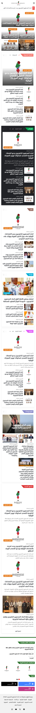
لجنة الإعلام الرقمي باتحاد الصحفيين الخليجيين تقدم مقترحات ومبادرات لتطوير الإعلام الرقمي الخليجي (13, 120)
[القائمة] (34, 4)
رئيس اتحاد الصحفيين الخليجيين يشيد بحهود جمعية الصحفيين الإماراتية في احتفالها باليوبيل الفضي (13, 265)
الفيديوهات (14, 55)
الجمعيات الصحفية (8, 699)
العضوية (6, 702)
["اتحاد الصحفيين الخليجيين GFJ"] (18, 3)
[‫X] (20, 709)
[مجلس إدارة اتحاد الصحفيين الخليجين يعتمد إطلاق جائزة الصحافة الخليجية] (26, 45)
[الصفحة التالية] (4, 55)
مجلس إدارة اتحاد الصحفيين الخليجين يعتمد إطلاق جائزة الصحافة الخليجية (15, 111)
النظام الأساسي (12, 702)
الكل (19, 55)
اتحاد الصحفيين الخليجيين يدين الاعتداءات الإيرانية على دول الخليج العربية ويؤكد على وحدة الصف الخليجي (18, 236)
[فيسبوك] (24, 709)
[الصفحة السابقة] (6, 55)
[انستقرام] (12, 709)
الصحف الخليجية (28, 702)
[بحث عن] (2, 4)
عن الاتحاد (16, 699)
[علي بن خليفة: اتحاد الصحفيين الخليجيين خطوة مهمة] (28, 322)
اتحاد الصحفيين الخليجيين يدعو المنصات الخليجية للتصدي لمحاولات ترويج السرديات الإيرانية (18, 155)
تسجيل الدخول (18, 705)
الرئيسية (30, 699)
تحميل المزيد (18, 631)
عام (13, 128)
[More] (10, 55)
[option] (18, 31)
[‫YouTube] (16, 709)
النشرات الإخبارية (29, 13)
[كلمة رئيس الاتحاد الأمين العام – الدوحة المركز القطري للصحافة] (28, 307)
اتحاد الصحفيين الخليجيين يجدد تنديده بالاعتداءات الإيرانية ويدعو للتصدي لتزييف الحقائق (14, 91)
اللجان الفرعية (20, 702)
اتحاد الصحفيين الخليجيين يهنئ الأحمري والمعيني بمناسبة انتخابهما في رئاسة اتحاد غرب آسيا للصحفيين (13, 256)
